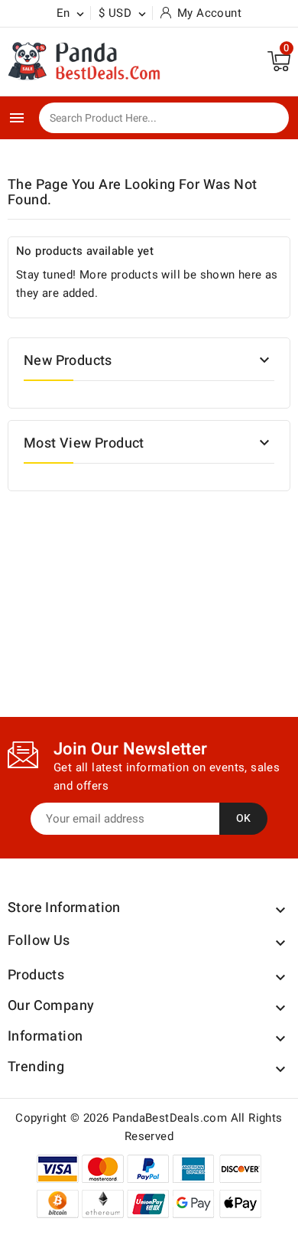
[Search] (267, 118)
